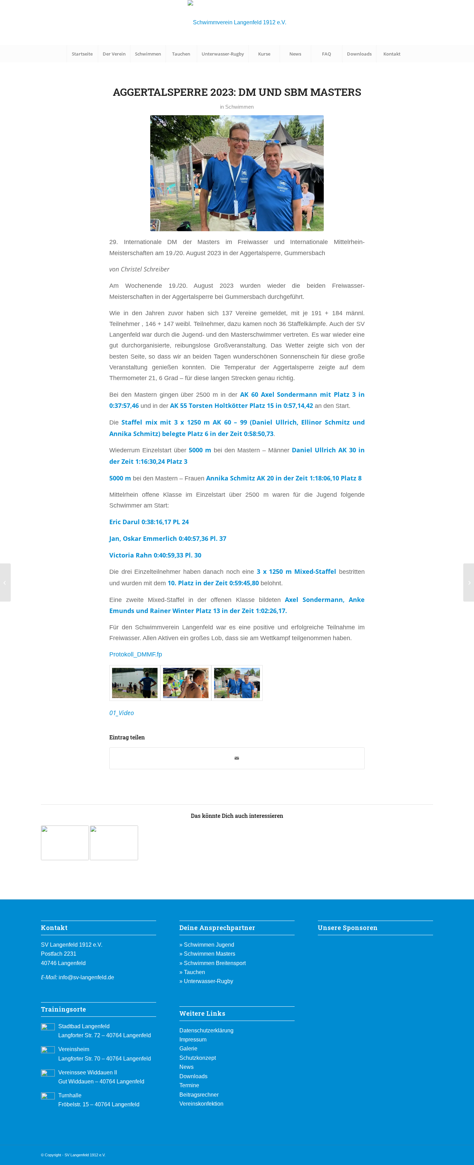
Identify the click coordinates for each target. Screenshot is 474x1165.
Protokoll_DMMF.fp (135, 654)
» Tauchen (192, 972)
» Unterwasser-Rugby (206, 981)
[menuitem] (82, 53)
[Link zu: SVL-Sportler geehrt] (65, 842)
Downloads (193, 1076)
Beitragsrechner (199, 1095)
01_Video (121, 712)
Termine (189, 1085)
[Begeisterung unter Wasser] (5, 582)
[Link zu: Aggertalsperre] (114, 842)
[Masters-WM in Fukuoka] (468, 582)
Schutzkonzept (197, 1058)
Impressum (192, 1039)
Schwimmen (239, 107)
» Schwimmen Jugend (206, 945)
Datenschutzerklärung (206, 1030)
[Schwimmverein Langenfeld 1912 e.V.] (236, 22)
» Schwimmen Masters (207, 954)
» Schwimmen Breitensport (212, 963)
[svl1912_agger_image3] (134, 683)
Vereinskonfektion (201, 1104)
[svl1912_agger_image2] (185, 683)
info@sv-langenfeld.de (86, 977)
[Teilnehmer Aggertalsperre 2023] (236, 683)
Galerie (188, 1048)
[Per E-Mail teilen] (237, 758)
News (186, 1067)
